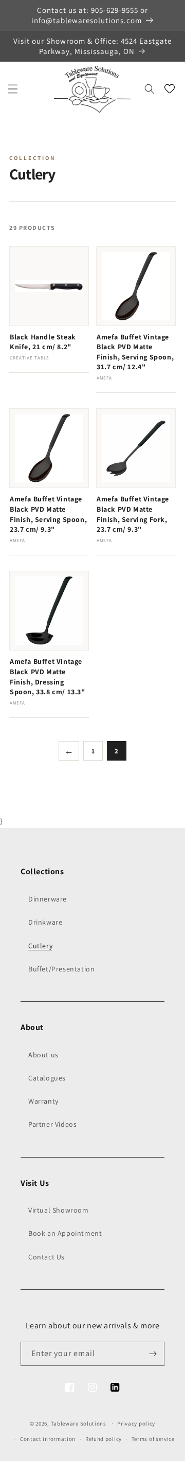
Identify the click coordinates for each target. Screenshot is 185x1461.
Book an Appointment (65, 1233)
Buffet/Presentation (61, 968)
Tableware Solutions (78, 1423)
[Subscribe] (152, 1354)
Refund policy (103, 1438)
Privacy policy (136, 1423)
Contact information (48, 1438)
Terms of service (153, 1438)
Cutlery (40, 945)
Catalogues (47, 1078)
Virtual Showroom (58, 1210)
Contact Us (46, 1256)
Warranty (43, 1101)
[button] (13, 89)
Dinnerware (47, 899)
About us (43, 1054)
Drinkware (45, 922)
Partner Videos (52, 1124)
